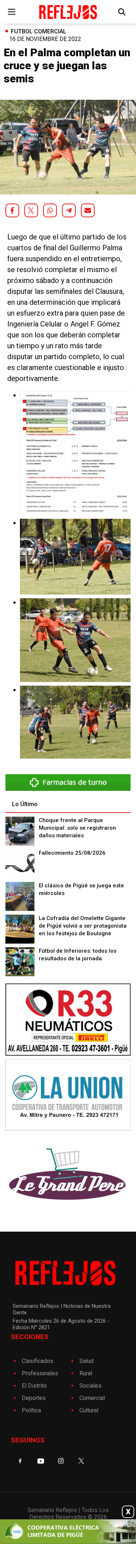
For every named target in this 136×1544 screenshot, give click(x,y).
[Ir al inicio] (68, 12)
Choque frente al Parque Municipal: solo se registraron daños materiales (77, 828)
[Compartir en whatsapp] (50, 210)
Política (31, 1410)
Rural (85, 1373)
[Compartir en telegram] (69, 210)
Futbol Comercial (38, 31)
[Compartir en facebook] (12, 210)
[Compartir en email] (88, 210)
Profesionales (40, 1373)
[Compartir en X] (31, 210)
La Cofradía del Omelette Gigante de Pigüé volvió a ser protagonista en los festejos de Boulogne (83, 926)
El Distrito (34, 1385)
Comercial (92, 1398)
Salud (86, 1361)
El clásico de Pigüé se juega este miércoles (81, 889)
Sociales (90, 1385)
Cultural (88, 1410)
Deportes (34, 1398)
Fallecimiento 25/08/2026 (72, 853)
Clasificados (37, 1361)
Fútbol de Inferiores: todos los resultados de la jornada (77, 955)
